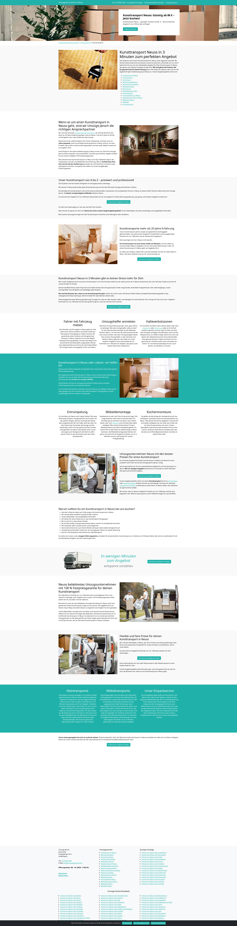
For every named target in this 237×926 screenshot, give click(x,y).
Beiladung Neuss (106, 884)
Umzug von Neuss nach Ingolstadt (153, 900)
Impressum (63, 873)
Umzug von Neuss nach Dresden (71, 909)
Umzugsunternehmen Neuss (71, 3)
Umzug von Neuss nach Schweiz (152, 884)
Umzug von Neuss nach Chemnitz (112, 902)
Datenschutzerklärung (158, 923)
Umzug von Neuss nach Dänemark (153, 877)
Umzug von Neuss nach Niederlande (154, 870)
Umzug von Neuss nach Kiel (110, 900)
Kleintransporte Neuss (108, 875)
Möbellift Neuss (106, 886)
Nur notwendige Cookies (141, 923)
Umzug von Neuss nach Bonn (70, 898)
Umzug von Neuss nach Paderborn (153, 898)
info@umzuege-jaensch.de (73, 863)
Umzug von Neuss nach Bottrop (152, 918)
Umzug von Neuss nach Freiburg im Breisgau (116, 909)
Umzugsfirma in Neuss (128, 485)
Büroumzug (127, 89)
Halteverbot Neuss (107, 862)
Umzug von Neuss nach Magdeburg (113, 907)
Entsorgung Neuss (107, 873)
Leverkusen (158, 328)
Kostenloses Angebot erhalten (118, 202)
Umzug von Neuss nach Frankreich (153, 873)
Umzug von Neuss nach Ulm (151, 911)
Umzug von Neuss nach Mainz (111, 913)
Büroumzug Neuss (107, 855)
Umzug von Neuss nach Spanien (152, 882)
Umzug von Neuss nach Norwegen (153, 855)
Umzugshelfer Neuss (108, 879)
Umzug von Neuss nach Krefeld (112, 911)
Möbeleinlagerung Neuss (109, 866)
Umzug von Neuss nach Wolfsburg (153, 916)
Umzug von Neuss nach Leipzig (71, 902)
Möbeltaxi (128, 87)
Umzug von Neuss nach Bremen (71, 905)
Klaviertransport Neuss (109, 864)
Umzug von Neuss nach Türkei (152, 862)
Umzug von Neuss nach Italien (152, 868)
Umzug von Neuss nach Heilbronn (153, 909)
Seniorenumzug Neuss (109, 868)
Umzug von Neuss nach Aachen (112, 898)
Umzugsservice (85, 43)
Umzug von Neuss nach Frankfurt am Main (75, 918)
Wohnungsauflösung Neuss (110, 870)
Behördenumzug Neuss (109, 882)
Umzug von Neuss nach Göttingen (153, 920)
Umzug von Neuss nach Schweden (153, 859)
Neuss (128, 100)
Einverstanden (127, 923)
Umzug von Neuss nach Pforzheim (153, 913)
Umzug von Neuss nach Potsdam (71, 911)
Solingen (116, 423)
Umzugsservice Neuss (108, 853)
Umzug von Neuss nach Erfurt (111, 918)
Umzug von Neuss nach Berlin (70, 896)
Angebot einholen (130, 29)
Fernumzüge (172, 481)
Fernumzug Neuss (107, 857)
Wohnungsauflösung (130, 82)
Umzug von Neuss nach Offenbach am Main (156, 902)
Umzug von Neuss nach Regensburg (154, 896)
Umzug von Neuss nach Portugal (153, 879)
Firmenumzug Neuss (108, 859)
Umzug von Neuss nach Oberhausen (113, 920)
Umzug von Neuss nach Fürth (151, 905)
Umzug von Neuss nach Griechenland (154, 866)
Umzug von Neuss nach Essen (70, 900)
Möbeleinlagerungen (130, 91)
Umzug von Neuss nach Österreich (153, 875)
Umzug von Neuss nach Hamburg (72, 916)
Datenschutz (63, 876)
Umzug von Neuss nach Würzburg (153, 907)
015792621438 (67, 861)
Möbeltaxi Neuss (106, 877)
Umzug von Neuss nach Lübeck (112, 916)
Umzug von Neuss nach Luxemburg (153, 853)
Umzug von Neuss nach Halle (111, 905)
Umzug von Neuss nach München (72, 920)
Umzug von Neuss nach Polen (151, 857)
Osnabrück (146, 328)
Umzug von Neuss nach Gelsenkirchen (114, 896)
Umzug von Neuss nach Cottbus (71, 907)
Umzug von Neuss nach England (152, 864)
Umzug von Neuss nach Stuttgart (71, 913)
